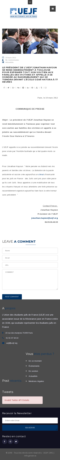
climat (41, 174)
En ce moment (35, 361)
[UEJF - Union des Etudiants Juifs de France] (23, 13)
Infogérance (30, 455)
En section (33, 371)
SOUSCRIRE (30, 428)
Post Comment (12, 297)
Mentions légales (36, 381)
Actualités (9, 62)
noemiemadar (13, 60)
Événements (34, 366)
